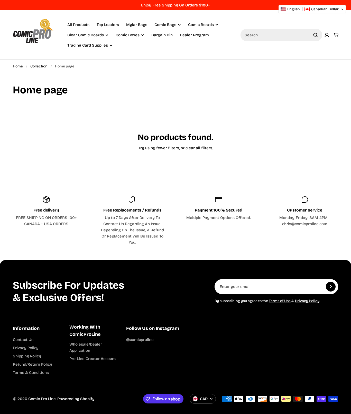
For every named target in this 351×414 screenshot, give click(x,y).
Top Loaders (108, 24)
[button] (312, 9)
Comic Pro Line (42, 399)
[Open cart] (336, 35)
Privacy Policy (307, 301)
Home (18, 66)
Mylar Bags (136, 24)
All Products (78, 24)
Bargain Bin (162, 35)
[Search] (315, 35)
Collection (39, 66)
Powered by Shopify (76, 399)
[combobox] (281, 35)
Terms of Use (280, 301)
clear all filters (199, 148)
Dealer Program (194, 35)
